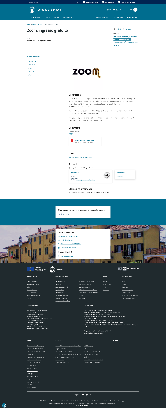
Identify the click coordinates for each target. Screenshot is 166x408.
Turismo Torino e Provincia (63, 363)
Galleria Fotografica (127, 290)
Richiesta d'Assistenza (33, 363)
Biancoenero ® (90, 403)
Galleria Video (126, 293)
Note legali (30, 374)
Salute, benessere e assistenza (88, 290)
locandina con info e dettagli (84, 140)
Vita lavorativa (83, 298)
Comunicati (106, 290)
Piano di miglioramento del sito (36, 351)
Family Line (87, 357)
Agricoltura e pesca (61, 281)
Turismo (81, 295)
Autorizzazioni (59, 293)
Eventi (124, 281)
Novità (34, 24)
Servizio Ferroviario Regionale (92, 363)
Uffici (28, 287)
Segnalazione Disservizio (34, 360)
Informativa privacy (32, 371)
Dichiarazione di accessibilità (35, 349)
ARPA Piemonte (88, 346)
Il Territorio (125, 287)
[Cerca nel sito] (135, 10)
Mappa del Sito (31, 387)
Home (28, 24)
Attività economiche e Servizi (130, 295)
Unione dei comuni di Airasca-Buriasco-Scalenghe (70, 346)
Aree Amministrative (33, 284)
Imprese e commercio (85, 284)
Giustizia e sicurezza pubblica (87, 281)
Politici (29, 298)
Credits (29, 379)
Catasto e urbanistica (62, 295)
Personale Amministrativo (34, 295)
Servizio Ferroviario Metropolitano (93, 360)
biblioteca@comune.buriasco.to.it (85, 180)
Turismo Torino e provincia (91, 354)
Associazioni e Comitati (128, 298)
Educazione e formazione (63, 301)
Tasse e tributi (107, 284)
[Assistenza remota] (123, 401)
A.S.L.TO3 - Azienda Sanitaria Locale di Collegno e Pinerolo (72, 354)
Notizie (105, 281)
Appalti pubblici (60, 290)
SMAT (85, 349)
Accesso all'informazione (103, 17)
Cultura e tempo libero (62, 298)
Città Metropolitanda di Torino (64, 351)
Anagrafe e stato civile (62, 287)
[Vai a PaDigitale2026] (128, 268)
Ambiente (58, 284)
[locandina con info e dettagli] (72, 140)
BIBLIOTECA (75, 173)
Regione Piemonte (33, 2)
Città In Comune (116, 401)
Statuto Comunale (32, 368)
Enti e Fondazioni (32, 293)
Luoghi (124, 284)
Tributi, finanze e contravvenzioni (88, 293)
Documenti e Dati (32, 290)
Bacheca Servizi (31, 365)
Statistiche (30, 385)
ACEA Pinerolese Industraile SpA (65, 357)
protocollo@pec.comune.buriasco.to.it (41, 318)
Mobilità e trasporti (84, 287)
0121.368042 (33, 312)
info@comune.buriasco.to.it (38, 321)
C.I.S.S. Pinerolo (60, 360)
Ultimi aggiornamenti (33, 382)
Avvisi (40, 24)
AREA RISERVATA (83, 405)
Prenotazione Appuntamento (35, 357)
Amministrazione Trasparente (35, 346)
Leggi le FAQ (30, 354)
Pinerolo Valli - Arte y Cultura (92, 351)
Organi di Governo (32, 281)
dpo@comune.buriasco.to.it (95, 333)
